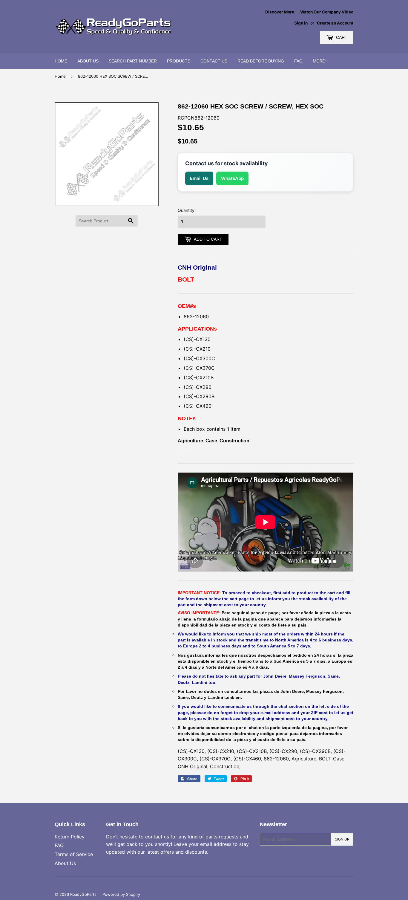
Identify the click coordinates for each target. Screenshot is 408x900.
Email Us (199, 178)
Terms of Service (74, 854)
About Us (88, 61)
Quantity (186, 210)
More (319, 60)
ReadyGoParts (83, 894)
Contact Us (213, 61)
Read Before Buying (260, 61)
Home (61, 61)
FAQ (298, 61)
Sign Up (342, 839)
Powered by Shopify (121, 894)
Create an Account (335, 23)
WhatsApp (232, 178)
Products (178, 61)
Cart (341, 37)
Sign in (301, 23)
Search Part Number (133, 61)
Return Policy (70, 837)
